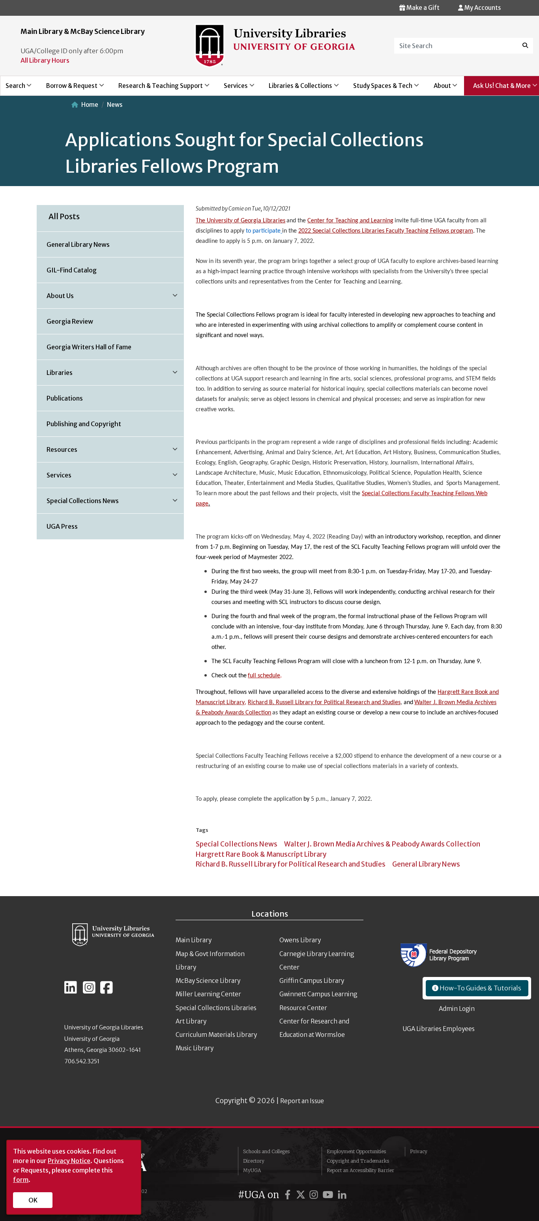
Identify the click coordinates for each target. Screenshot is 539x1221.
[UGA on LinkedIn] (342, 1195)
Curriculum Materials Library (216, 1034)
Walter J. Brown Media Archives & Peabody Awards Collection (382, 844)
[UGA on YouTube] (329, 1195)
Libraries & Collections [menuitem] (296, 88)
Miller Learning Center (208, 994)
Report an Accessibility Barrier (360, 1170)
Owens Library (300, 940)
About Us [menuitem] (55, 298)
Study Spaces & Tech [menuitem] (378, 88)
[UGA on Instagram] (315, 1195)
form (20, 1180)
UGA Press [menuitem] (62, 526)
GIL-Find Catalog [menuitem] (72, 270)
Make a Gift (422, 7)
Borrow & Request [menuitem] (67, 88)
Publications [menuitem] (65, 398)
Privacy (418, 1151)
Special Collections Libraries (216, 1008)
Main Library (193, 940)
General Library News (426, 864)
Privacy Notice (69, 1161)
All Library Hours (45, 60)
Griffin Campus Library (311, 980)
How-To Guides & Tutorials (479, 988)
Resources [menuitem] (57, 452)
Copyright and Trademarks (358, 1161)
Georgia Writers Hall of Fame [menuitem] (89, 347)
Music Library (194, 1048)
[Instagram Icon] (89, 990)
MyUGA (252, 1170)
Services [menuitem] (231, 88)
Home (89, 104)
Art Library (191, 1021)
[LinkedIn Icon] (70, 990)
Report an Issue (302, 1101)
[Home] (275, 45)
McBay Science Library (208, 980)
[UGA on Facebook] (289, 1195)
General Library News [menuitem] (78, 244)
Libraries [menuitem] (55, 375)
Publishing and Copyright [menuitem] (84, 424)
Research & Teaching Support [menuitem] (156, 88)
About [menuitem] (438, 88)
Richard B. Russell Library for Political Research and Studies (291, 864)
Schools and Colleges (266, 1151)
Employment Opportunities (356, 1151)
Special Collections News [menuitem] (78, 503)
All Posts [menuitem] (64, 216)
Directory (253, 1161)
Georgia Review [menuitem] (70, 321)
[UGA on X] (302, 1195)
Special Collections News (236, 844)
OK (32, 1200)
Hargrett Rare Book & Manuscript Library (261, 854)
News (114, 104)
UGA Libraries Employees (439, 1029)
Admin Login (457, 1008)
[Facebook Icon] (106, 990)
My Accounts (482, 7)
